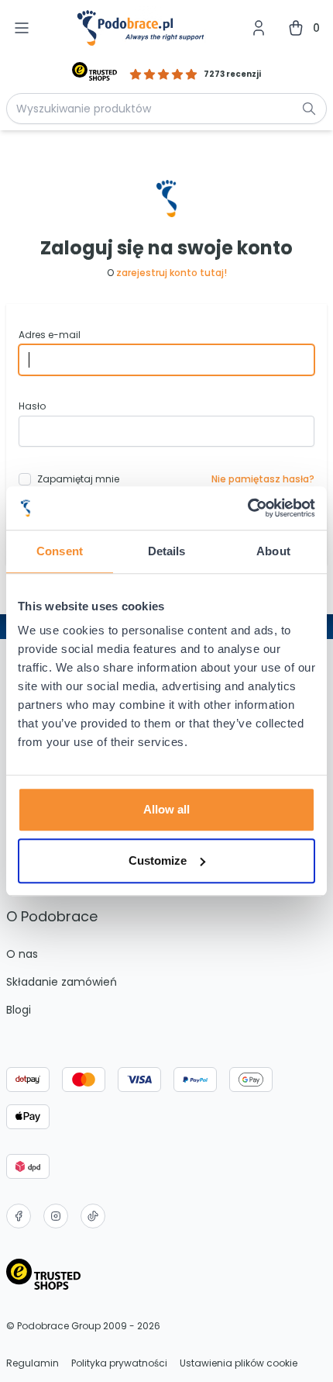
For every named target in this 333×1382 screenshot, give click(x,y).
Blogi (18, 1009)
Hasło (32, 406)
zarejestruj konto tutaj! (171, 272)
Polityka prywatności (119, 1363)
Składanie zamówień (61, 982)
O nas (22, 954)
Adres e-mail (50, 335)
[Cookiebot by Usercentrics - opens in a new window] (247, 508)
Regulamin (32, 1363)
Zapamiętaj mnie (78, 479)
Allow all (166, 809)
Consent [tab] (59, 551)
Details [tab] (167, 551)
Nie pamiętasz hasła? (262, 479)
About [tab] (273, 551)
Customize (158, 860)
